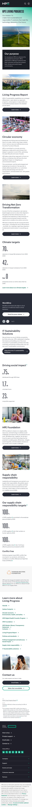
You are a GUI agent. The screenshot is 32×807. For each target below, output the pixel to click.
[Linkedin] (3, 752)
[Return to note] (17, 700)
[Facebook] (16, 752)
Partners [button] (4, 777)
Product (7, 736)
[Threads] (13, 752)
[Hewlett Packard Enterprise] (5, 4)
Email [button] (5, 740)
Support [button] (4, 763)
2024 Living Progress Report (9, 700)
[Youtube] (19, 752)
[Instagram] (10, 752)
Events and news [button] (7, 768)
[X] (7, 752)
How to (6, 733)
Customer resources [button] (8, 772)
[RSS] (22, 752)
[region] (16, 309)
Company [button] (5, 758)
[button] (30, 784)
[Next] (7, 321)
